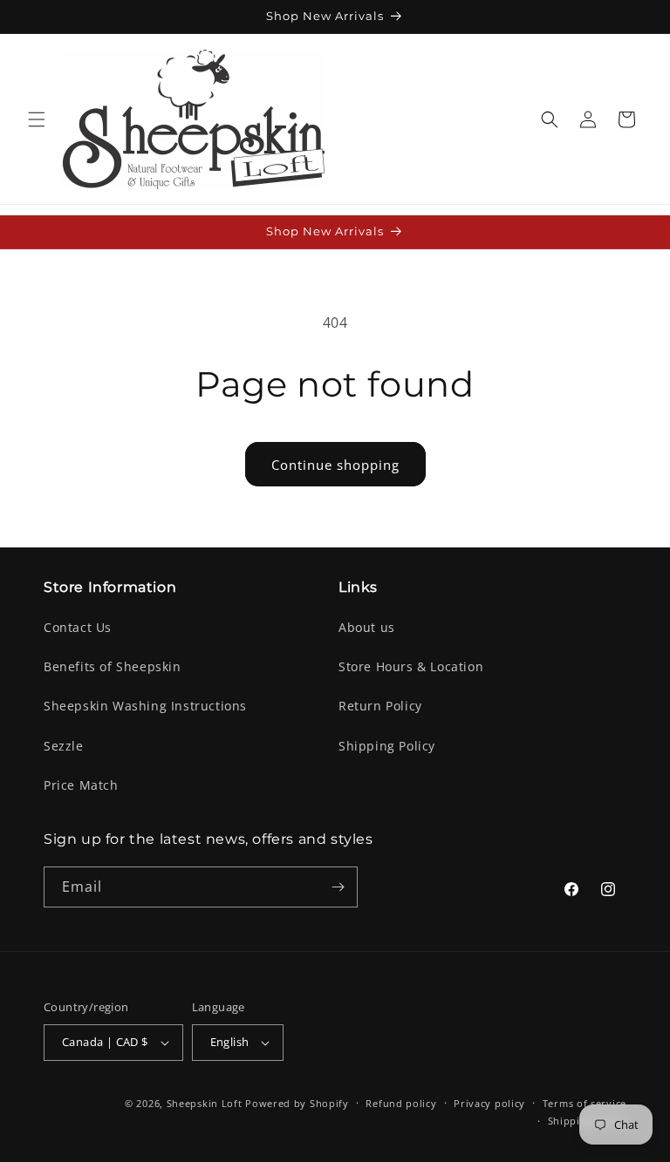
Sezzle (64, 745)
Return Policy (380, 705)
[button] (36, 119)
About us (366, 627)
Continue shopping (335, 464)
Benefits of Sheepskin (112, 666)
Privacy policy (489, 1103)
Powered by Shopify (297, 1103)
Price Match (81, 785)
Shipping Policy (386, 745)
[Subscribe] (337, 886)
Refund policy (401, 1103)
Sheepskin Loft (205, 1103)
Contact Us (78, 627)
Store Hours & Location (410, 666)
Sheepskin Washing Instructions (145, 705)
